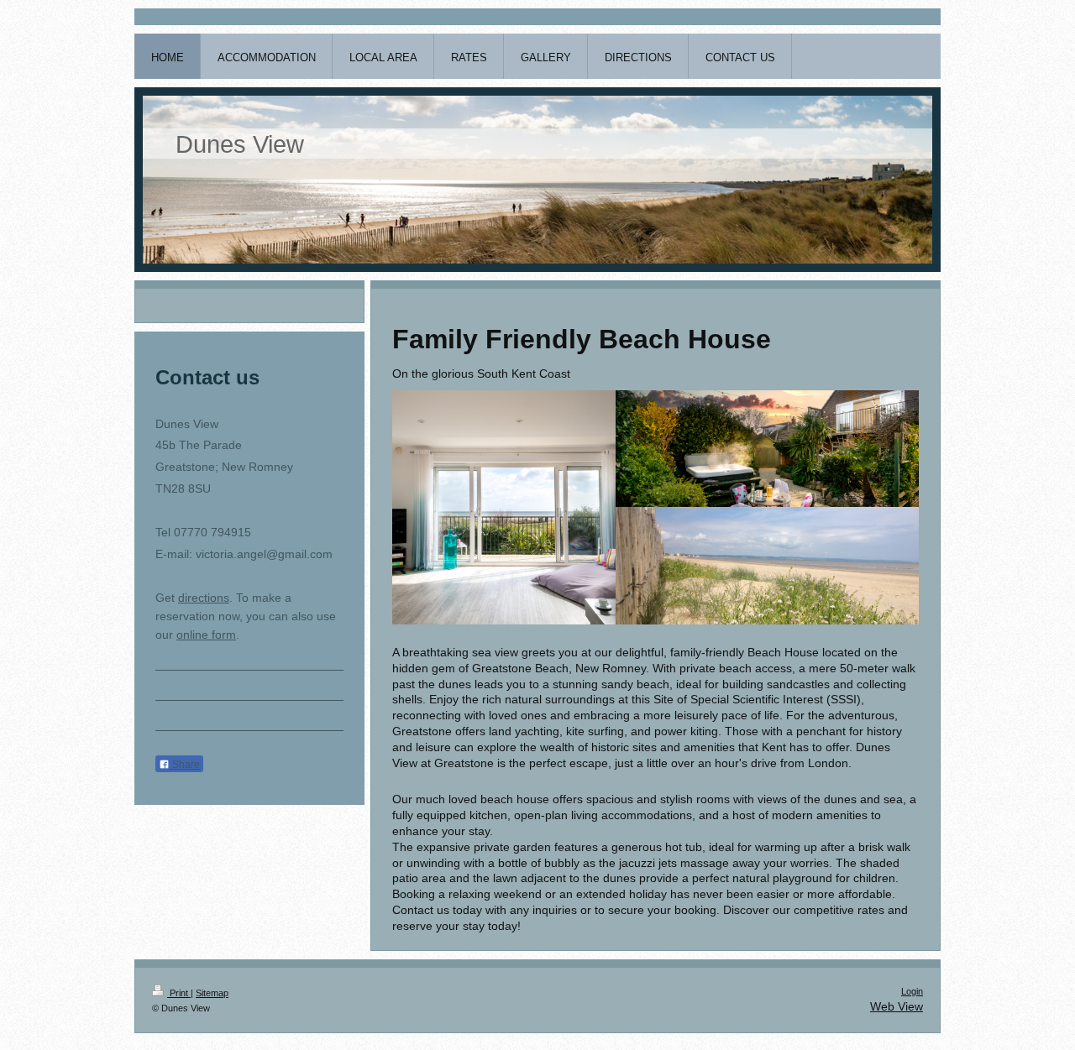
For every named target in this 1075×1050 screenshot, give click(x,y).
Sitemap (212, 993)
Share (185, 765)
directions (203, 597)
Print (179, 993)
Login (912, 991)
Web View (896, 1006)
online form (206, 634)
